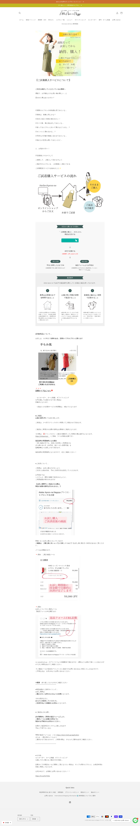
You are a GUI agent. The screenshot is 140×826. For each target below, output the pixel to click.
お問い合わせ (48, 796)
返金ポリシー (95, 792)
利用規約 (60, 792)
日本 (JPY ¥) (22, 819)
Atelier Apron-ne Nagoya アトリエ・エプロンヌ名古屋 (101, 820)
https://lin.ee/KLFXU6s (42, 776)
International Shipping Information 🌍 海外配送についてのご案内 (75, 796)
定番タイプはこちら (43, 391)
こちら (88, 269)
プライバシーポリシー (72, 792)
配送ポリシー (85, 792)
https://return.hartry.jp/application (68, 735)
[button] (20, 13)
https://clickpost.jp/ (42, 436)
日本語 (34, 819)
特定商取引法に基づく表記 (47, 792)
